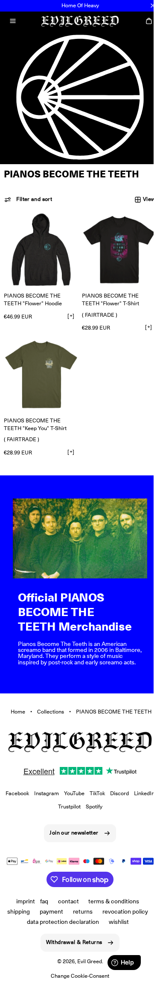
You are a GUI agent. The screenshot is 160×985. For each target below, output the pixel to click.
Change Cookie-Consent (77, 975)
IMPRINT (22, 901)
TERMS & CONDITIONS (110, 901)
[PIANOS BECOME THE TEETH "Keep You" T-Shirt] (39, 369)
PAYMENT (48, 911)
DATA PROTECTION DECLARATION (59, 922)
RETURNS (80, 911)
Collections (47, 707)
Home (14, 707)
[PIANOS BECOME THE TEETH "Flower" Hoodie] (39, 248)
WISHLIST (115, 922)
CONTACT (65, 901)
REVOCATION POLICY (122, 911)
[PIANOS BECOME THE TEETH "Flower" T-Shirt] (114, 248)
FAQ (41, 901)
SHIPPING (15, 911)
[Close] (152, 5)
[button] (13, 21)
